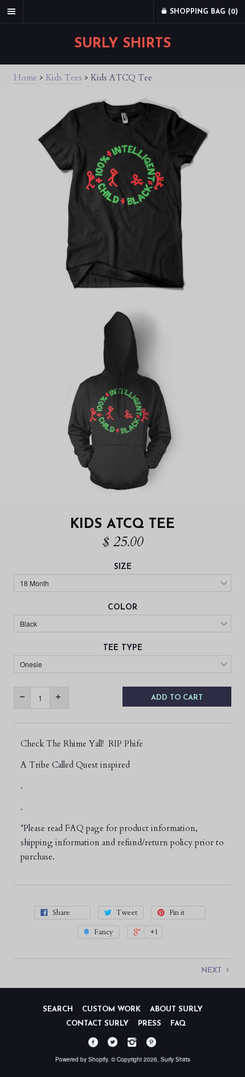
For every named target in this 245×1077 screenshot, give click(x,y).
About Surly (176, 1009)
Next (212, 970)
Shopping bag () (203, 12)
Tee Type (122, 648)
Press (149, 1023)
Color (122, 607)
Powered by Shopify (81, 1059)
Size (123, 567)
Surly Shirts (122, 44)
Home (25, 77)
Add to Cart (177, 697)
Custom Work (111, 1009)
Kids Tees (64, 77)
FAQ (178, 1023)
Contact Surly (97, 1023)
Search (58, 1009)
